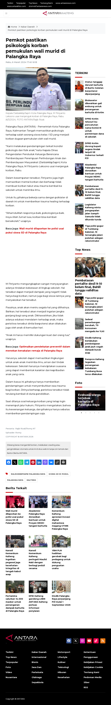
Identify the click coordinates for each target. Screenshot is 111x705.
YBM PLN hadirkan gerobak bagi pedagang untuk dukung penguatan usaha (61, 559)
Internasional (39, 657)
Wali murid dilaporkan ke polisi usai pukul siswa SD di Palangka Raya (14, 517)
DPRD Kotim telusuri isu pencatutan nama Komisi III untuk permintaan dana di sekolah (94, 127)
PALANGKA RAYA (15, 480)
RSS (86, 687)
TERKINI (81, 73)
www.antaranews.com (66, 3)
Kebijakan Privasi (93, 662)
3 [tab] (90, 412)
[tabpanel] (90, 400)
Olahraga (37, 677)
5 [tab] (98, 412)
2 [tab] (85, 412)
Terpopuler (21, 3)
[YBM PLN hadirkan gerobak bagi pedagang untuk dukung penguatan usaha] (61, 541)
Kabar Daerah (28, 26)
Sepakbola (37, 682)
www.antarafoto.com (16, 6)
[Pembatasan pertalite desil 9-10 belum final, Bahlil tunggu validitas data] (79, 190)
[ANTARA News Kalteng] (58, 13)
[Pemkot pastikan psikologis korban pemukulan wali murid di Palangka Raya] (90, 267)
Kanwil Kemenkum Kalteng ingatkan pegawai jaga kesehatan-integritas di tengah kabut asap (13, 562)
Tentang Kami (46, 3)
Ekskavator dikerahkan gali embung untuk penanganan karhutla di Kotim (94, 106)
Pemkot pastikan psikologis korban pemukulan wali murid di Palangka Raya (47, 30)
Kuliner (61, 662)
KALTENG (31, 480)
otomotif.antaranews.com (40, 6)
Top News (33, 3)
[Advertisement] (38, 258)
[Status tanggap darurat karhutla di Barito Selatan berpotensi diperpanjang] (79, 86)
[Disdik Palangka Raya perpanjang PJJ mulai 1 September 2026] (61, 586)
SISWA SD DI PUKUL (59, 474)
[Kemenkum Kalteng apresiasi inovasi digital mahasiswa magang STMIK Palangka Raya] (61, 501)
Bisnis (35, 662)
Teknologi (63, 667)
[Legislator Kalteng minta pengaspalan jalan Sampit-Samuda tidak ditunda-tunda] (79, 208)
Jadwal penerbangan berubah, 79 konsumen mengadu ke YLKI (94, 325)
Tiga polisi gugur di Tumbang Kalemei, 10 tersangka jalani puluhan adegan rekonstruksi (94, 305)
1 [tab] (81, 412)
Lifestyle (62, 657)
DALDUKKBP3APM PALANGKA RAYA (28, 474)
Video (9, 672)
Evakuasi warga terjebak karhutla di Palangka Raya (89, 399)
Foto (78, 383)
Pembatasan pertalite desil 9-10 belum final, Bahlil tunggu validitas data (94, 192)
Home (14, 26)
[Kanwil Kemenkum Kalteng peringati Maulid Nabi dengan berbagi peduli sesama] (38, 541)
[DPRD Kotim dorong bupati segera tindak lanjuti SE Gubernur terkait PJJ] (79, 147)
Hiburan (62, 672)
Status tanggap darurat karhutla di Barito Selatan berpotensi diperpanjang (94, 88)
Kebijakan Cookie (93, 667)
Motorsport (64, 652)
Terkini (10, 3)
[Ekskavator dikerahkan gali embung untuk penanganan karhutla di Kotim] (79, 104)
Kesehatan (64, 677)
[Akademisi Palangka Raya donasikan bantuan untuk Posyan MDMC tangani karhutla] (38, 501)
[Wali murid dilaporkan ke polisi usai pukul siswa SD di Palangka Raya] (15, 501)
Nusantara (11, 677)
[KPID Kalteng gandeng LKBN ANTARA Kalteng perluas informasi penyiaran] (38, 586)
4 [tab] (94, 412)
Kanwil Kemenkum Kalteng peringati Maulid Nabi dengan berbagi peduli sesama (38, 559)
